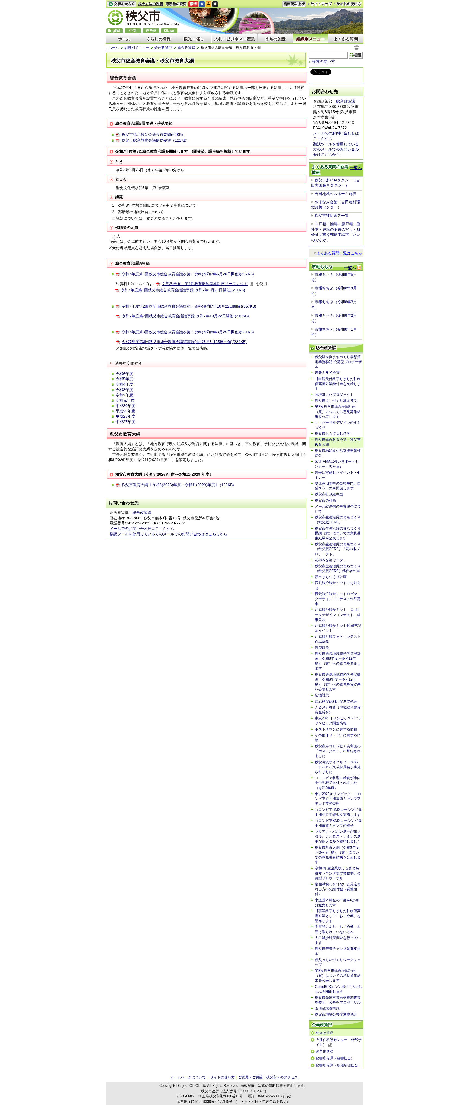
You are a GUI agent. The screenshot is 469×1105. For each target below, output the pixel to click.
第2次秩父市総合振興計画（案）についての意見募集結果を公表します (338, 411)
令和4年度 (124, 384)
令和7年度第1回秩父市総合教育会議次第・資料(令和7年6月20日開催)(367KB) (188, 274)
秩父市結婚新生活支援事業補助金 (338, 453)
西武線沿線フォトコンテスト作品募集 (338, 639)
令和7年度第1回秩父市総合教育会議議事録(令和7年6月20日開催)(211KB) (183, 290)
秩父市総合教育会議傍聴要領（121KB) (155, 140)
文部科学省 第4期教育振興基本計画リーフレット (205, 283)
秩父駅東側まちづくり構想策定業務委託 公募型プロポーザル (338, 362)
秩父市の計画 (325, 500)
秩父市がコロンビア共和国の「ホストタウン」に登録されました (338, 751)
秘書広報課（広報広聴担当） (339, 1065)
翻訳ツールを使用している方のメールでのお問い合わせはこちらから (168, 534)
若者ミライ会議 (327, 373)
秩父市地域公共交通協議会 (336, 1014)
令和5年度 (124, 379)
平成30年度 (125, 405)
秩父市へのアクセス (282, 1077)
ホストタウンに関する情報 (336, 729)
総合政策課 (186, 48)
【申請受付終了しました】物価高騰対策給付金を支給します (338, 384)
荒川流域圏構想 (327, 1008)
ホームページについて (188, 1077)
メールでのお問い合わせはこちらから (142, 528)
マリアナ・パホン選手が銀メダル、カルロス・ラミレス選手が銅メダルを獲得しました (338, 836)
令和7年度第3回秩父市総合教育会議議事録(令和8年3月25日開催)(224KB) (184, 341)
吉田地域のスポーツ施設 (335, 193)
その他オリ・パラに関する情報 (338, 737)
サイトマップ (320, 4)
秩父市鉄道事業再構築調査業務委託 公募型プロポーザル (338, 999)
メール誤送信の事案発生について (338, 508)
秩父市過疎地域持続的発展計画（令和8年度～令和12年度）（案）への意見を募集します (338, 661)
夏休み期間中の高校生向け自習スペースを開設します (338, 485)
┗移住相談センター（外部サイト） (339, 1042)
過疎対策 (322, 648)
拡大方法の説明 (150, 4)
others (169, 30)
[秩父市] (143, 18)
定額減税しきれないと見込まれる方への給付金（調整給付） (338, 889)
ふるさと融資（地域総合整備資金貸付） (338, 709)
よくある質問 (346, 39)
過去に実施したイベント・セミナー (338, 474)
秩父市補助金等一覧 (332, 215)
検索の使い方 (323, 61)
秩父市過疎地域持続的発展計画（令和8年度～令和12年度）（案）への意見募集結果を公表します (338, 681)
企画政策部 (163, 48)
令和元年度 (125, 400)
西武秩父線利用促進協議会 (336, 701)
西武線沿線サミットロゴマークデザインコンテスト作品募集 (338, 599)
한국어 (151, 30)
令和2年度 (124, 395)
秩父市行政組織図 (329, 494)
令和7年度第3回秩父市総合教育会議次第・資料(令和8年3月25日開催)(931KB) (188, 332)
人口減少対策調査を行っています (338, 940)
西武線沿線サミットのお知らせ (338, 585)
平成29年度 (125, 411)
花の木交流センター (331, 560)
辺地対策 (322, 695)
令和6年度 (124, 373)
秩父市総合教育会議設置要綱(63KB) (152, 134)
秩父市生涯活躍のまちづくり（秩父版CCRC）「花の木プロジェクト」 (338, 549)
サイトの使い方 (348, 4)
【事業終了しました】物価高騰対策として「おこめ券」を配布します (338, 916)
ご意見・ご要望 (250, 1077)
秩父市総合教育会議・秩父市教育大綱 (338, 442)
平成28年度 (125, 416)
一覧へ (356, 167)
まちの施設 (275, 39)
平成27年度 (125, 421)
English (114, 30)
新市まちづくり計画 (331, 577)
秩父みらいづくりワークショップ (338, 962)
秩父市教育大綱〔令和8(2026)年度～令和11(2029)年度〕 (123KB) (178, 485)
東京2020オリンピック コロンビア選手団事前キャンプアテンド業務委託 (338, 799)
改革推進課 (324, 1051)
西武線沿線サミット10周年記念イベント (338, 628)
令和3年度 (124, 389)
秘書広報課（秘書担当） (335, 1058)
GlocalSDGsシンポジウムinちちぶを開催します (338, 989)
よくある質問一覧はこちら (339, 253)
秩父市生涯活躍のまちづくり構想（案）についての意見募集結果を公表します (338, 533)
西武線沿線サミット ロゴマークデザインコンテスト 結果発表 (338, 615)
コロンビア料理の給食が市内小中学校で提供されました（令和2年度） (338, 783)
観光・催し (194, 39)
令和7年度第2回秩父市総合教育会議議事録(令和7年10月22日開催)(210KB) (185, 316)
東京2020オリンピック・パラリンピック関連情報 (338, 720)
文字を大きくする (121, 4)
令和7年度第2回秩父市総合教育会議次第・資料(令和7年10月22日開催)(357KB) (189, 306)
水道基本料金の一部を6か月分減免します (337, 902)
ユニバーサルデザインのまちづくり (338, 425)
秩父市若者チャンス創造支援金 (338, 951)
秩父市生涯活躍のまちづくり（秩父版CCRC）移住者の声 (338, 568)
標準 (193, 4)
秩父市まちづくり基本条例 (336, 401)
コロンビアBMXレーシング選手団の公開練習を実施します (338, 812)
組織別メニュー (310, 39)
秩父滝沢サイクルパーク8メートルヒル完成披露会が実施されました (338, 767)
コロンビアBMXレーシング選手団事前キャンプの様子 (338, 823)
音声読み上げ (294, 4)
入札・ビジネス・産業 (234, 39)
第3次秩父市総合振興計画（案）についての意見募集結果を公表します (338, 975)
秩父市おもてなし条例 (332, 433)
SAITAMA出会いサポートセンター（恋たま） (337, 463)
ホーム (124, 39)
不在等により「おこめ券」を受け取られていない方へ (338, 929)
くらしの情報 (158, 39)
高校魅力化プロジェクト (334, 395)
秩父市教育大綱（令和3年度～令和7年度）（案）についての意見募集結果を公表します (338, 854)
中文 (133, 30)
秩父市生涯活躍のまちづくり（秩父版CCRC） (338, 519)
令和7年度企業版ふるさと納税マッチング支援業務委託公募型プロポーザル (338, 873)
